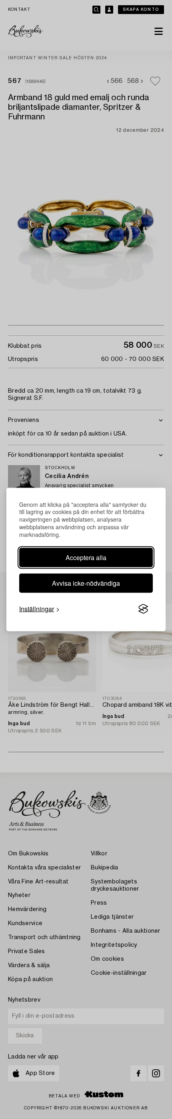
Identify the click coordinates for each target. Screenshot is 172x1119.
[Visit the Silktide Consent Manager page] (143, 609)
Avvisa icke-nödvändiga (86, 583)
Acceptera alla (86, 557)
